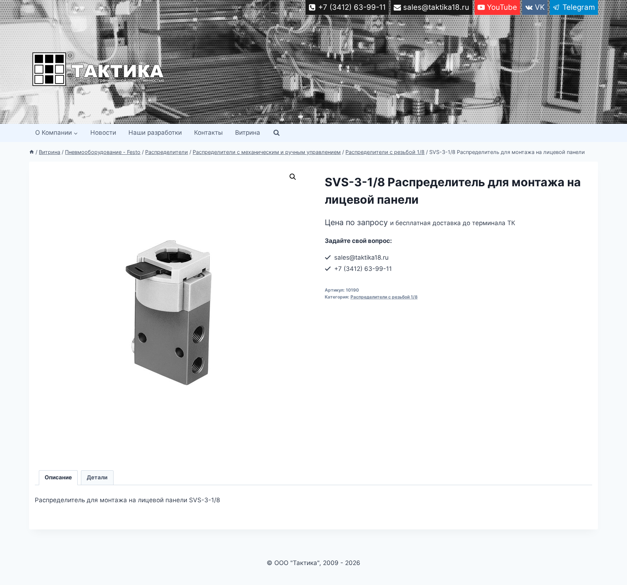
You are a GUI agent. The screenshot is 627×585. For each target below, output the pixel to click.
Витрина (247, 132)
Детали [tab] (97, 477)
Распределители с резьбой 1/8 (384, 297)
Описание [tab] (58, 477)
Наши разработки (155, 132)
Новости (103, 132)
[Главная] (31, 152)
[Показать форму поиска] (276, 132)
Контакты (208, 132)
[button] (292, 176)
